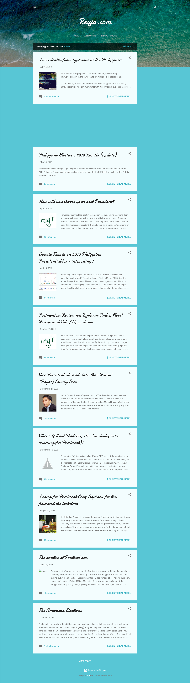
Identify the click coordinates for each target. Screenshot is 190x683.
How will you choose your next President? (76, 201)
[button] (129, 58)
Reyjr (88, 676)
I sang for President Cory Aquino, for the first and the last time (77, 500)
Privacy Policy (109, 36)
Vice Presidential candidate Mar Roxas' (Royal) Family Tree (75, 378)
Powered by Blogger (96, 670)
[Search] (155, 7)
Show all (128, 46)
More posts (85, 661)
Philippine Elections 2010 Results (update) (77, 154)
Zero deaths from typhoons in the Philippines (80, 59)
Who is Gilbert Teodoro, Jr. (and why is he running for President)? (79, 439)
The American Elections (60, 610)
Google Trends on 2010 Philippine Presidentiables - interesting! (70, 257)
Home (76, 36)
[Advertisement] (148, 85)
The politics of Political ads (63, 557)
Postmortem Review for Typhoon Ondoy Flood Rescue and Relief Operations (81, 318)
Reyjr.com (95, 21)
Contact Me (90, 36)
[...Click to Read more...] (119, 96)
